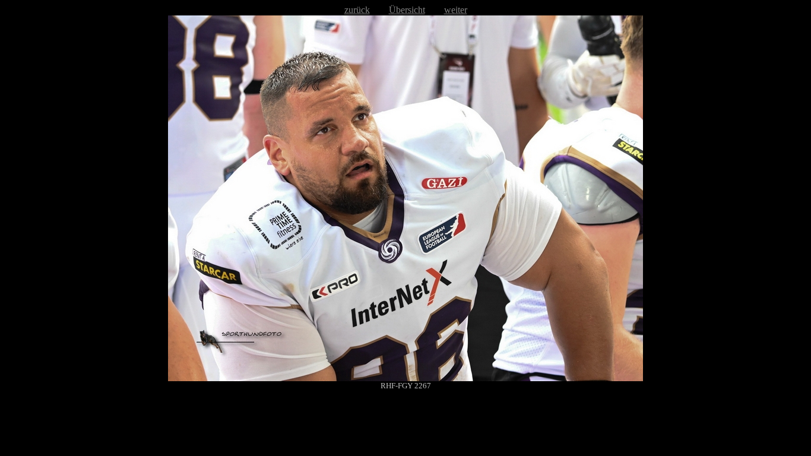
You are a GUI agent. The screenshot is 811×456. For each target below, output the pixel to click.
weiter (455, 10)
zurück (357, 10)
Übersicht (407, 10)
